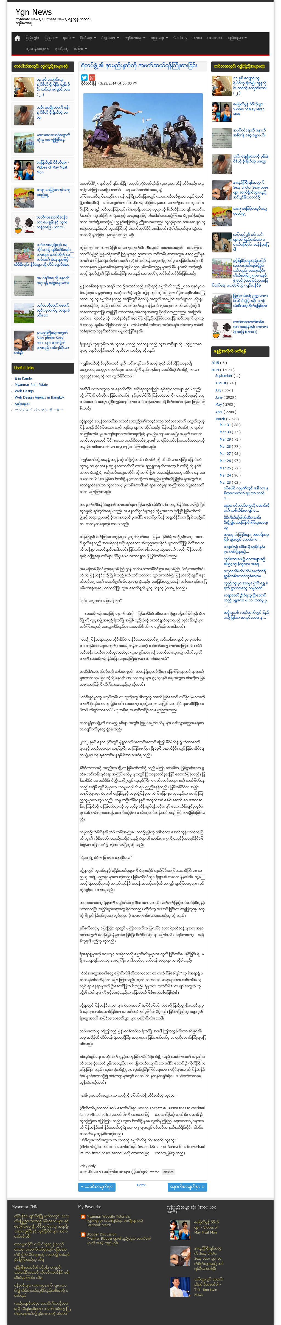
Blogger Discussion (101, 1234)
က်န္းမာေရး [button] (134, 38)
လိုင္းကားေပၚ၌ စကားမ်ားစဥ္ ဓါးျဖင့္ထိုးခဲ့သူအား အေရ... (244, 562)
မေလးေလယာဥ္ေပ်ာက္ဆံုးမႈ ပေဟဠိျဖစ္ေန (53, 138)
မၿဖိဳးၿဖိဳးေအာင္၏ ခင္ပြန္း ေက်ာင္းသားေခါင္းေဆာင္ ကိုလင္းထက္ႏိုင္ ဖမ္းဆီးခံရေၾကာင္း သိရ (42, 1273)
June (219, 397)
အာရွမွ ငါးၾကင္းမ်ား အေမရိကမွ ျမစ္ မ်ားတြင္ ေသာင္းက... (246, 537)
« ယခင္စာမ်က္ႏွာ (97, 1187)
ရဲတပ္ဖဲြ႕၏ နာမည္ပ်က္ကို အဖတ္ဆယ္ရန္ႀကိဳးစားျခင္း (139, 66)
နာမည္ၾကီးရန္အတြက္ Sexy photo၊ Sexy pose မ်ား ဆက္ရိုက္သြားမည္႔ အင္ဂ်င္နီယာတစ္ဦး (41, 343)
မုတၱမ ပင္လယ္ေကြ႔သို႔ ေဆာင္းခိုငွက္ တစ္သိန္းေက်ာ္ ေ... (246, 508)
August (221, 383)
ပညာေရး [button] (158, 38)
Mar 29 (226, 439)
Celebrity (180, 38)
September (224, 376)
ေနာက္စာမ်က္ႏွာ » (187, 1187)
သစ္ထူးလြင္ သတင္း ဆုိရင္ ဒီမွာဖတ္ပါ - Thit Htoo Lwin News (208, 1287)
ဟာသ (197, 38)
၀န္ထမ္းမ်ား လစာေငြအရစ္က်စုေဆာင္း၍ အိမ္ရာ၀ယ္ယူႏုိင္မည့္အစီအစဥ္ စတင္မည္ (41, 1290)
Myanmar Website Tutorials (108, 1216)
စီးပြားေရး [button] (109, 38)
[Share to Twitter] (84, 77)
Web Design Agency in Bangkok (39, 397)
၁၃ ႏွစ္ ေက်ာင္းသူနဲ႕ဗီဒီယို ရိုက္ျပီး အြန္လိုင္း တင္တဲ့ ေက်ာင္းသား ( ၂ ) (53, 87)
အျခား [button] (79, 49)
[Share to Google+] (92, 77)
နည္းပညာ (22, 404)
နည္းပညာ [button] (236, 38)
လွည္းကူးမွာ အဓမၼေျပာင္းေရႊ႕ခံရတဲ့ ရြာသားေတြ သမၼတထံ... (246, 586)
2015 (215, 363)
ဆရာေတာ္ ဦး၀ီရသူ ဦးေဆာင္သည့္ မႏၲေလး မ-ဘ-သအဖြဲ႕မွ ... (245, 600)
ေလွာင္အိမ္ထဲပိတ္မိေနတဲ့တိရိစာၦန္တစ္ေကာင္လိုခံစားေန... (245, 574)
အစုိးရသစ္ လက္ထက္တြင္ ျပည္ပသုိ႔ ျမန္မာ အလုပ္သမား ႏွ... (246, 615)
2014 (215, 370)
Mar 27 (226, 454)
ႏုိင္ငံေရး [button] (86, 38)
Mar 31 (226, 425)
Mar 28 (226, 446)
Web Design (24, 391)
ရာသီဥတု (62, 49)
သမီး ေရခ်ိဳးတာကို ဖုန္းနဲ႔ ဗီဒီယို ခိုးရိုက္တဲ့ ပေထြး (53, 112)
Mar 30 (226, 432)
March (220, 419)
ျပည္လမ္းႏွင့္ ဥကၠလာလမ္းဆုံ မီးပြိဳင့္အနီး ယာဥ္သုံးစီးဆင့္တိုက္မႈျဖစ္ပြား (250, 301)
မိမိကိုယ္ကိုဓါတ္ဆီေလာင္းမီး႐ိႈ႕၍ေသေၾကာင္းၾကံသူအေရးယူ (246, 523)
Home (141, 1185)
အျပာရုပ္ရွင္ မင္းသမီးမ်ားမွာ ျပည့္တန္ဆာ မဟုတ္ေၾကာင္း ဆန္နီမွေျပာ (250, 242)
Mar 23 (226, 482)
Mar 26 (226, 461)
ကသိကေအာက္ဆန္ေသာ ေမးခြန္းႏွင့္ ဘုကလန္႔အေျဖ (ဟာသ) (52, 222)
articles (168, 1172)
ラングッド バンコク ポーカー (39, 410)
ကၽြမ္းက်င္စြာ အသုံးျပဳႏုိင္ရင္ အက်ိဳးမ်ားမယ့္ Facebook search (115, 1223)
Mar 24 (226, 475)
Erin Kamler (24, 378)
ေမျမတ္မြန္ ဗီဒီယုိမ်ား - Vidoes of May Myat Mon (53, 167)
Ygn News (34, 13)
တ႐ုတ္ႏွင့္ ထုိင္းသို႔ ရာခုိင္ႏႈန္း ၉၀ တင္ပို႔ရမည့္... (244, 549)
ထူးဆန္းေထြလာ (37, 49)
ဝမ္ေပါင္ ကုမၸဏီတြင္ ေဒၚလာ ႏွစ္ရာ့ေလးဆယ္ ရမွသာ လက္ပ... (246, 493)
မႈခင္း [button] (67, 38)
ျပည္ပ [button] (50, 38)
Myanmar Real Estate (31, 385)
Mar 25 (226, 468)
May (219, 404)
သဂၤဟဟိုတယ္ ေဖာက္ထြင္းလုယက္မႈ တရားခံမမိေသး (53, 310)
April (219, 412)
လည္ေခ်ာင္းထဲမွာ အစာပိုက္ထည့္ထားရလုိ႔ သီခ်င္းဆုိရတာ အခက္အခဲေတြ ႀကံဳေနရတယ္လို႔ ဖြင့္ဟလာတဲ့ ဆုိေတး (41, 1308)
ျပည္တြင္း (33, 38)
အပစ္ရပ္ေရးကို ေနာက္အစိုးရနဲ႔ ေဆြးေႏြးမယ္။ (53, 281)
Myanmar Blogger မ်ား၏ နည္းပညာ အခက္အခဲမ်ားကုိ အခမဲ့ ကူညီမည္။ (119, 1241)
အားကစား (215, 38)
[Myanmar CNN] (17, 38)
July (218, 390)
